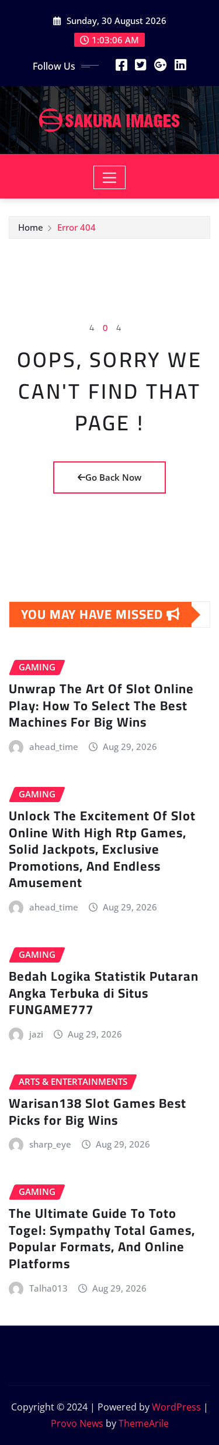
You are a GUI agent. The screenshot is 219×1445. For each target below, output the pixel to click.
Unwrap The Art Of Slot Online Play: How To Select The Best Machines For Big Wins (101, 705)
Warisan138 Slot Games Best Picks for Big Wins (97, 1111)
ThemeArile (144, 1423)
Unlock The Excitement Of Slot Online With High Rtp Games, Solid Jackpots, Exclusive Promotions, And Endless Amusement (102, 849)
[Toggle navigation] (109, 177)
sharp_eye (50, 1144)
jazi (36, 1034)
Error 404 (76, 227)
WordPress (176, 1407)
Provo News (77, 1423)
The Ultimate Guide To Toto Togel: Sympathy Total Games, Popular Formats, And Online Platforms (102, 1238)
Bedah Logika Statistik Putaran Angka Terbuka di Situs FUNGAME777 (104, 993)
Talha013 (48, 1288)
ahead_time (53, 746)
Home (30, 227)
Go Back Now (113, 477)
